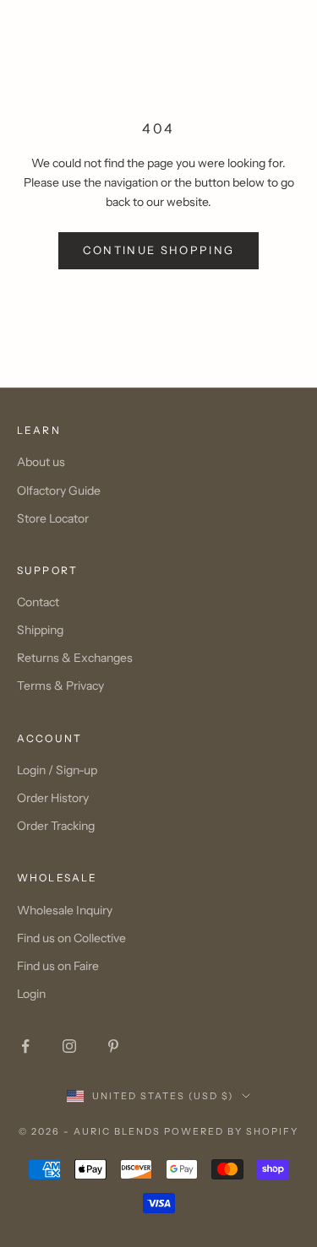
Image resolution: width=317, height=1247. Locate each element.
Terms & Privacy (60, 685)
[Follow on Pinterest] (113, 1046)
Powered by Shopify (231, 1131)
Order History (53, 797)
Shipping (40, 629)
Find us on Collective (71, 938)
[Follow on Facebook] (25, 1046)
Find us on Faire (58, 965)
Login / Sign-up (57, 770)
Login (31, 993)
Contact (38, 602)
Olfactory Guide (59, 490)
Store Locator (53, 518)
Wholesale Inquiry (64, 910)
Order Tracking (56, 825)
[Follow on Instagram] (69, 1046)
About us (41, 461)
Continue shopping (159, 250)
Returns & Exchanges (75, 657)
